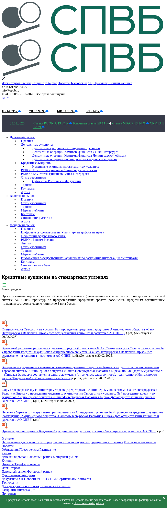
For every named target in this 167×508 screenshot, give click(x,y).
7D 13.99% (37, 111)
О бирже (51, 83)
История (46, 442)
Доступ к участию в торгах (20, 486)
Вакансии (72, 442)
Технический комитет (55, 486)
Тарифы (26, 184)
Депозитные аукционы (37, 144)
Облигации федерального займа (43, 236)
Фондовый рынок (22, 225)
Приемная (100, 83)
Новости (64, 83)
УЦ (90, 83)
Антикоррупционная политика (101, 442)
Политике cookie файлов (89, 503)
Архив (25, 192)
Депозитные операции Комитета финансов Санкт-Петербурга (75, 152)
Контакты (28, 188)
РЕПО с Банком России (37, 239)
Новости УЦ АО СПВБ (40, 479)
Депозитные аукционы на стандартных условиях (66, 148)
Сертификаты (67, 479)
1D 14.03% (10, 111)
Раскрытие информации (18, 490)
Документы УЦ (12, 479)
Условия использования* (69, 103)
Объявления (10, 449)
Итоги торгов (11, 83)
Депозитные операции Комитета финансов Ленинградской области (79, 155)
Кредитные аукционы (36, 163)
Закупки (59, 442)
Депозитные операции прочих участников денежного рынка (74, 159)
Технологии (78, 83)
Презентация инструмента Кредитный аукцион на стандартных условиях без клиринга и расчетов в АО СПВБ (79, 431)
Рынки (26, 83)
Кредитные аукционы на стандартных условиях (65, 166)
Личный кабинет (120, 83)
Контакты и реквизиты (140, 442)
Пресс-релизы (29, 449)
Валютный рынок (22, 195)
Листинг (27, 243)
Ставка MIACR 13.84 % (129, 123)
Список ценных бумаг (36, 265)
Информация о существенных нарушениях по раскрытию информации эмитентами (79, 258)
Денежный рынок (22, 137)
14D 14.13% (66, 111)
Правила (27, 141)
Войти (6, 97)
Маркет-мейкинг (32, 210)
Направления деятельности (21, 442)
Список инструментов (36, 217)
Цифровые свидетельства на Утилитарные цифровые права (62, 232)
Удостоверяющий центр (18, 475)
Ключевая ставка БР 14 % (91, 123)
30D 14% (93, 111)
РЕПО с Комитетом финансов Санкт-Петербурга (55, 174)
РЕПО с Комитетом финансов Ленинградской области (59, 170)
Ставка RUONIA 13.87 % (51, 123)
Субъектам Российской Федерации (56, 181)
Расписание (48, 449)
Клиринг (38, 83)
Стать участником (33, 177)
